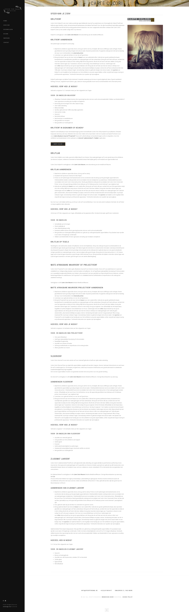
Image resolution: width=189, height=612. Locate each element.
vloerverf (80, 138)
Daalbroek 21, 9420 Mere (123, 590)
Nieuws (5, 33)
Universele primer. (78, 296)
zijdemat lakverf (88, 138)
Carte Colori (58, 144)
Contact (6, 42)
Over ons (6, 25)
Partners (6, 38)
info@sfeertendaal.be (89, 590)
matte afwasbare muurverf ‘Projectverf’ (64, 136)
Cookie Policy (128, 597)
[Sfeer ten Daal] (13, 9)
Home (5, 20)
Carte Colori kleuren (72, 35)
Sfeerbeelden (8, 29)
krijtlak (96, 138)
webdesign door (7, 606)
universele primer (78, 53)
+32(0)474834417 (106, 590)
